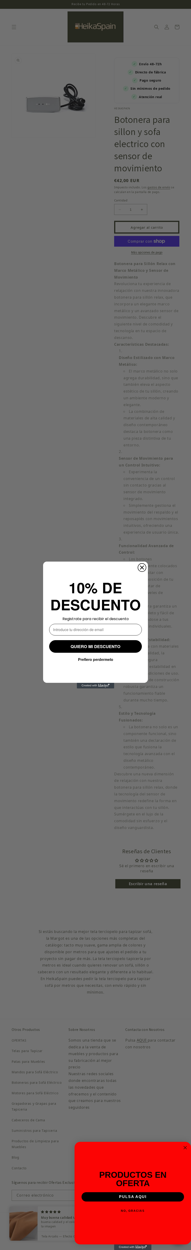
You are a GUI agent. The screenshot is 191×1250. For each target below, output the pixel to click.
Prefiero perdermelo (95, 660)
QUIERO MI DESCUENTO (95, 646)
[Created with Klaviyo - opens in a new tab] (95, 685)
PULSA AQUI (133, 1197)
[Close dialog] (142, 567)
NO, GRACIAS (133, 1210)
